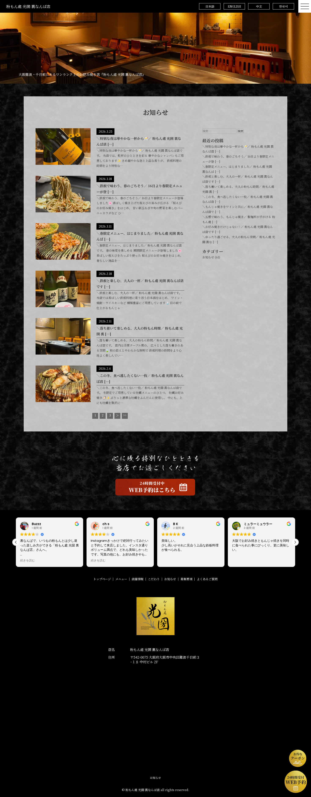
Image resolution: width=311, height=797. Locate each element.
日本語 (209, 6)
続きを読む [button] (27, 560)
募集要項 (186, 579)
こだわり (154, 579)
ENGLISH (234, 6)
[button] (295, 542)
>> (125, 415)
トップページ (102, 579)
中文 (259, 6)
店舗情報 (137, 579)
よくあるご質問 (207, 579)
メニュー (121, 579)
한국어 (283, 6)
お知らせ (208, 257)
